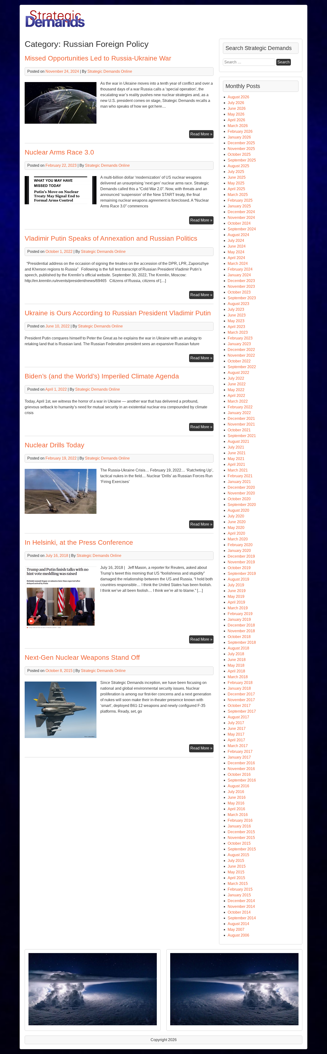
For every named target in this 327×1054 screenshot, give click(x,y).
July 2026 (236, 103)
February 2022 (240, 407)
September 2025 (242, 160)
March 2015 (238, 884)
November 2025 (241, 149)
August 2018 (238, 648)
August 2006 (238, 935)
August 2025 (238, 166)
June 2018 (237, 660)
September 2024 (242, 229)
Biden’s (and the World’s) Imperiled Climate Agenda (102, 376)
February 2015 (240, 889)
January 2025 (239, 206)
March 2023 (238, 332)
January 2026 (239, 137)
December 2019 (241, 556)
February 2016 (240, 820)
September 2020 (242, 505)
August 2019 (238, 579)
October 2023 (239, 292)
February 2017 (240, 751)
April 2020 (236, 533)
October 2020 (239, 499)
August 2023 (238, 304)
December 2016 (241, 763)
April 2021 (236, 464)
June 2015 (237, 866)
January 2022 (239, 413)
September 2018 (242, 642)
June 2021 (237, 453)
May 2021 (236, 459)
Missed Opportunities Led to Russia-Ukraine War (98, 58)
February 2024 (240, 269)
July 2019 (236, 585)
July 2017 (236, 723)
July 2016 (236, 792)
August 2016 (238, 786)
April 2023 (236, 327)
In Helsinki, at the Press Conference (79, 542)
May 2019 (236, 596)
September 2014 (242, 918)
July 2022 (236, 378)
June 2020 (237, 522)
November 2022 (241, 355)
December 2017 (241, 694)
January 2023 (239, 344)
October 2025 (239, 154)
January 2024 (239, 275)
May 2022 (236, 390)
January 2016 (239, 826)
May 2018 (236, 665)
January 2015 (239, 895)
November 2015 (241, 838)
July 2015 (236, 861)
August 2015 (238, 855)
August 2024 (238, 235)
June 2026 (237, 108)
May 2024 (236, 252)
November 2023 (241, 286)
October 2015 (239, 843)
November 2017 (241, 700)
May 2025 (236, 183)
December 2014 (241, 901)
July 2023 (236, 309)
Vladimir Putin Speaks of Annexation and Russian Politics (111, 238)
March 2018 (238, 677)
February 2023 (240, 338)
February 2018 (240, 683)
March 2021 (238, 470)
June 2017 (237, 729)
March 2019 (238, 608)
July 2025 (236, 172)
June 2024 (237, 246)
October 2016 (239, 774)
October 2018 (239, 637)
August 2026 (238, 97)
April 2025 (236, 189)
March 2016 (238, 815)
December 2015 (241, 832)
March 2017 (238, 746)
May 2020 (236, 528)
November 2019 (241, 562)
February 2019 (240, 614)
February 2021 (240, 476)
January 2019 (239, 619)
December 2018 (241, 625)
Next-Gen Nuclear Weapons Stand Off (82, 657)
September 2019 (242, 573)
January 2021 (239, 482)
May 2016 (236, 803)
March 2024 (238, 263)
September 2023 (242, 298)
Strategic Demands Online (109, 71)
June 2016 (237, 797)
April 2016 (236, 809)
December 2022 (241, 350)
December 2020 (241, 487)
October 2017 (239, 706)
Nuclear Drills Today (54, 445)
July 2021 (236, 447)
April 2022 (236, 396)
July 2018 (236, 654)
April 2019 (236, 602)
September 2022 (242, 367)
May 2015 (236, 872)
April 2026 (236, 120)
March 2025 (238, 195)
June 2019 (237, 591)
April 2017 (236, 740)
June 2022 (237, 384)
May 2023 (236, 321)
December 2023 (241, 281)
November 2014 (241, 906)
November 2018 (241, 631)
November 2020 (241, 493)
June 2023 (237, 315)
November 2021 (241, 424)
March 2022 (238, 401)
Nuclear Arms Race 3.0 (59, 152)
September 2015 (242, 849)
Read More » (202, 135)
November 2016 (241, 769)
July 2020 (236, 516)
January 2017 (239, 757)
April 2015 (236, 878)
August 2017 (238, 717)
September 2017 (242, 711)
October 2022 (239, 361)
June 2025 (237, 177)
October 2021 (239, 430)
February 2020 (240, 545)
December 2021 (241, 418)
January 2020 (239, 551)
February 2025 (240, 200)
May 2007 (236, 929)
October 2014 (239, 912)
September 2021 (242, 436)
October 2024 (239, 223)
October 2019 (239, 568)
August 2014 (238, 924)
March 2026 (238, 126)
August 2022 (238, 373)
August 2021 (238, 441)
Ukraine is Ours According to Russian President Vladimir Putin (118, 313)
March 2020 (238, 539)
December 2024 (241, 212)
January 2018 (239, 688)
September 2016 (242, 780)
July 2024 (236, 241)
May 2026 (236, 114)
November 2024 (241, 218)
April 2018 (236, 671)
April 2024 (236, 258)
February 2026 (240, 131)
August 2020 (238, 510)
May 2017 (236, 734)
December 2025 (241, 143)
